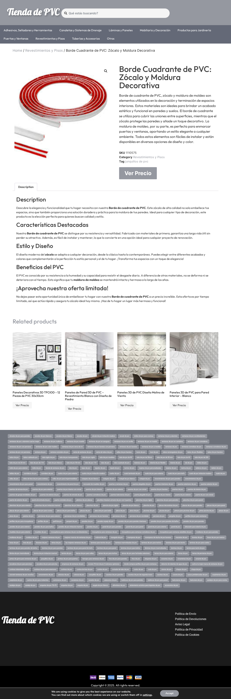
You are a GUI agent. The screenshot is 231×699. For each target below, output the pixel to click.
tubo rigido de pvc (48, 457)
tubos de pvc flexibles (195, 452)
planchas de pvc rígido (144, 500)
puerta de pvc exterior (183, 495)
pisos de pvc (134, 511)
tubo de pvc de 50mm (144, 457)
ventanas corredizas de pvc (191, 447)
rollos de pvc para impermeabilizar (65, 479)
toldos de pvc (202, 463)
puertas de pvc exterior (115, 489)
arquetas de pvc (67, 585)
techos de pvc (129, 468)
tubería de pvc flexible (157, 463)
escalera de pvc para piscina (47, 564)
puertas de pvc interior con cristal (69, 489)
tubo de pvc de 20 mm (17, 463)
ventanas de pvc (171, 447)
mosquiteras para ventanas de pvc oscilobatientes (69, 532)
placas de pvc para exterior (19, 511)
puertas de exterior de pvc (49, 495)
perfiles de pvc (43, 521)
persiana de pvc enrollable (139, 516)
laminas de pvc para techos (151, 543)
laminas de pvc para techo (175, 543)
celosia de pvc (79, 575)
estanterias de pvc (184, 559)
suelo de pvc (220, 473)
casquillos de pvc (95, 575)
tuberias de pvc (139, 463)
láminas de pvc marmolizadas (155, 548)
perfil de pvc (57, 521)
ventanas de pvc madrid (75, 441)
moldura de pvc (31, 537)
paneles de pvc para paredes (193, 521)
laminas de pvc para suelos (199, 543)
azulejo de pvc (30, 585)
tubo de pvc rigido (88, 457)
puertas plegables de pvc (142, 484)
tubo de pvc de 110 (37, 463)
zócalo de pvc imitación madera (103, 436)
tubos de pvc (14, 457)
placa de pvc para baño (103, 511)
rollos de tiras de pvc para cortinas (35, 479)
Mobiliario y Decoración (155, 30)
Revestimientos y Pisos (50, 38)
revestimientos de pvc (193, 479)
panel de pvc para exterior (157, 527)
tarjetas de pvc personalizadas (150, 468)
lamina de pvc (66, 553)
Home (17, 50)
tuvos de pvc (140, 452)
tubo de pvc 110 (90, 463)
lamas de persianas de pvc (202, 553)
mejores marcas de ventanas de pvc (78, 537)
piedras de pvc (28, 516)
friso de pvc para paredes (118, 559)
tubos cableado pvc (30, 457)
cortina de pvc (102, 569)
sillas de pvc (14, 479)
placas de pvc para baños (66, 511)
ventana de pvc (40, 452)
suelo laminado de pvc (132, 473)
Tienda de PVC (33, 12)
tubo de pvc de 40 (183, 457)
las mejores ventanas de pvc (76, 543)
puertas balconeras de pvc (120, 495)
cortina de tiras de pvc (85, 569)
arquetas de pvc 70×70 (48, 585)
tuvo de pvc (154, 452)
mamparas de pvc (133, 537)
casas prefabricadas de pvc (198, 575)
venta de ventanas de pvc (82, 452)
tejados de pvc (100, 468)
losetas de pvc (197, 537)
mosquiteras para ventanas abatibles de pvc (176, 532)
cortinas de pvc (66, 569)
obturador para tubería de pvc (195, 527)
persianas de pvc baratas (99, 516)
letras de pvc (56, 543)
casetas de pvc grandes (114, 575)
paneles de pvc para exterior (20, 527)
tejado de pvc (115, 468)
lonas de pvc (14, 543)
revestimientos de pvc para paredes (167, 479)
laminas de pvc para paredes (52, 548)
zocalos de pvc (82, 436)
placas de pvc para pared (216, 505)
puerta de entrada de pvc (41, 500)
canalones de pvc (77, 580)
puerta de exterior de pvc (18, 500)
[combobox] (115, 13)
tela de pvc (73, 468)
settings (147, 695)
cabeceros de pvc (110, 580)
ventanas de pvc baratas (128, 447)
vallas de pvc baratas (124, 452)
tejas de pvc (86, 468)
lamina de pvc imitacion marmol (45, 553)
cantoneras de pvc (59, 580)
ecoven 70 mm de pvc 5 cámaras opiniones (103, 564)
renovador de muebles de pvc (93, 484)
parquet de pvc (71, 521)
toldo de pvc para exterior (19, 468)
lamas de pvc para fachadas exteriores (136, 553)
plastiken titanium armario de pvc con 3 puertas (114, 500)
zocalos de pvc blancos (43, 436)
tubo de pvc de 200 (201, 457)
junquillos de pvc (136, 161)
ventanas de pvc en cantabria (172, 441)
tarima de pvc (186, 468)
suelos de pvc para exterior (67, 473)
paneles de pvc (92, 527)
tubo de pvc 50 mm (73, 463)
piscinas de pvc (149, 511)
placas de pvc (85, 511)
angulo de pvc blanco (100, 585)
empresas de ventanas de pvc (73, 564)
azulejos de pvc (15, 585)
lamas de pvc (183, 553)
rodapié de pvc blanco (127, 479)
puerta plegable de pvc (142, 495)
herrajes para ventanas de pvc (93, 559)
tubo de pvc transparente (69, 457)
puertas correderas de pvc (96, 495)
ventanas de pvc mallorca (53, 441)
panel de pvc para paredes (112, 527)
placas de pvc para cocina (43, 511)
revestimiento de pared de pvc (68, 484)
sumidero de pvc (47, 473)
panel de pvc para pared (134, 527)
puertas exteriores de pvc (187, 484)
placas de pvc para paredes (192, 505)
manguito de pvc (117, 537)
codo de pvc (152, 569)
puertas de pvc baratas (159, 489)
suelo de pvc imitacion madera (200, 473)
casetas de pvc (162, 575)
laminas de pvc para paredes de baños (23, 548)
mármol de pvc (100, 537)
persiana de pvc (159, 516)
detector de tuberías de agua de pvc (174, 564)
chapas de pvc (181, 569)
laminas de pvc (176, 548)
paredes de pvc (87, 521)
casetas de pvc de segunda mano (140, 575)
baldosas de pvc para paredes (132, 580)
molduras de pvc (15, 537)
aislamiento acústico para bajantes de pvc (145, 585)
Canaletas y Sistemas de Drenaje (80, 30)
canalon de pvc (93, 580)
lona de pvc (27, 543)
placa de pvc (120, 511)
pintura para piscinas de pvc (184, 511)
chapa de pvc (196, 569)
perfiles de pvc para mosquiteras (21, 521)
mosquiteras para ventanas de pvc (104, 532)
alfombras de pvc (119, 585)
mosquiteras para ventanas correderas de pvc (138, 532)
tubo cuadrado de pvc (122, 463)
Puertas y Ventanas (16, 38)
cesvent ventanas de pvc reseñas (22, 575)
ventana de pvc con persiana (20, 452)
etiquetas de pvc (151, 559)
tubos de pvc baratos (215, 452)
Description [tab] (26, 187)
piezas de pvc (223, 511)
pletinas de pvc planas (84, 500)
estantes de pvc (167, 559)
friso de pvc (136, 559)
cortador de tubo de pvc (120, 569)
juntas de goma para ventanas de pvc (23, 559)
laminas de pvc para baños (130, 548)
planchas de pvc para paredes (167, 500)
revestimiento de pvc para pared (21, 484)
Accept (169, 693)
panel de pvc (175, 527)
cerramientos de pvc (45, 575)
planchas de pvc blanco (73, 505)
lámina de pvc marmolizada (19, 553)
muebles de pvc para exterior (20, 532)
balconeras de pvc (179, 580)
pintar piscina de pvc (206, 511)
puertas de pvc (177, 489)
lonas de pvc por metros (216, 537)
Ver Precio (138, 173)
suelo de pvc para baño (176, 473)
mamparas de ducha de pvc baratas (158, 537)
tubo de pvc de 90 (125, 457)
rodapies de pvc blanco (90, 479)
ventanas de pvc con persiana (20, 447)
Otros (110, 38)
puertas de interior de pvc (197, 489)
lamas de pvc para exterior (163, 553)
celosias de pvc (63, 575)
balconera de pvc (196, 580)
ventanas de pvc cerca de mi (72, 447)
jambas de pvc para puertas (68, 559)
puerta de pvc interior (163, 495)
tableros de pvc (201, 468)
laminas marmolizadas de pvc (126, 543)
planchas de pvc (92, 505)
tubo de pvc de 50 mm (165, 457)
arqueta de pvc (82, 585)
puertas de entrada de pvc (73, 495)
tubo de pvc (105, 463)
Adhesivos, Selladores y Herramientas (28, 30)
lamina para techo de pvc (196, 548)
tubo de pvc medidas (107, 457)
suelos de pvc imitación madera (93, 473)
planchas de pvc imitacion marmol (47, 505)
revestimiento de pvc (44, 484)
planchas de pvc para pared (193, 500)
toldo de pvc (36, 468)
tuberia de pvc (175, 463)
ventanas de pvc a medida (151, 447)
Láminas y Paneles (121, 30)
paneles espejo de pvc (105, 521)
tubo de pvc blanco (55, 463)
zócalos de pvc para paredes (20, 436)
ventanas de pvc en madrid (147, 441)
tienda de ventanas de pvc (55, 468)
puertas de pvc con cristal (137, 489)
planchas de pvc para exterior (20, 505)
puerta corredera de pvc (63, 500)
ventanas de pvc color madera (46, 447)
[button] (106, 71)
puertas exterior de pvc (209, 484)
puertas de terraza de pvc (19, 489)
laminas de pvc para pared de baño (80, 548)
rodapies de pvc (108, 479)
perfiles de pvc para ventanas (195, 516)
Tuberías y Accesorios (86, 38)
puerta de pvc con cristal (204, 495)
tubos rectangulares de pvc (173, 452)
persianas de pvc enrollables (75, 516)
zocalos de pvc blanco (64, 436)
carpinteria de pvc (16, 580)
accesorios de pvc (171, 585)
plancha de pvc (148, 505)
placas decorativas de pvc (168, 505)
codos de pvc (138, 569)
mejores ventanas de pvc (51, 537)
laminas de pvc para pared (106, 548)
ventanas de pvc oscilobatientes (193, 436)
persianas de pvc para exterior (49, 516)
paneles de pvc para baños (44, 527)
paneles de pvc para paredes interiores (132, 521)
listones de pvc (41, 543)
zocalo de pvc (124, 436)
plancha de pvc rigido (110, 505)
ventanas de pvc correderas (198, 441)
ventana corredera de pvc (59, 452)
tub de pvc (188, 463)
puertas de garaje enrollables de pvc (23, 495)
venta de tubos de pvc (104, 452)
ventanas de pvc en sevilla (123, 441)
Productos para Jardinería (194, 30)
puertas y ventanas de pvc (118, 484)
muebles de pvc (40, 532)
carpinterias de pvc (219, 575)
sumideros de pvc (30, 473)
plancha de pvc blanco (131, 505)
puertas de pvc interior (94, 489)
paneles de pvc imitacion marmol (70, 527)
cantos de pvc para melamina (37, 580)
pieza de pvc (14, 516)
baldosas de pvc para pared (158, 580)
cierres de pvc (166, 569)
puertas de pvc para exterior (42, 489)
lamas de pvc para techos (108, 553)
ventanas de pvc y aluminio (167, 436)
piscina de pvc (164, 511)
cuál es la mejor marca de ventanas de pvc (207, 564)
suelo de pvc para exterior (154, 473)
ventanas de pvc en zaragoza (99, 441)
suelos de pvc (114, 473)
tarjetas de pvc (171, 468)
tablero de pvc (216, 468)
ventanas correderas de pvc (216, 447)
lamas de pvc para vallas (85, 553)
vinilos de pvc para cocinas (143, 436)
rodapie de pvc (145, 479)
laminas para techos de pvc (101, 543)
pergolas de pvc (175, 516)
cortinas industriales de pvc (19, 569)
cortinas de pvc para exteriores (45, 569)
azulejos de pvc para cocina (217, 580)
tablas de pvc (14, 473)
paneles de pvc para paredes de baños (165, 521)
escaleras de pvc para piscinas (21, 564)
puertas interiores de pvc (164, 484)
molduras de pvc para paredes (207, 532)
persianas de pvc (119, 516)
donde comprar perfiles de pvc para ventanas (140, 564)
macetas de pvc (181, 537)
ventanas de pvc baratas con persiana (101, 447)
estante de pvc (201, 559)
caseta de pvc (178, 575)
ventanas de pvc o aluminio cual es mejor (24, 441)
